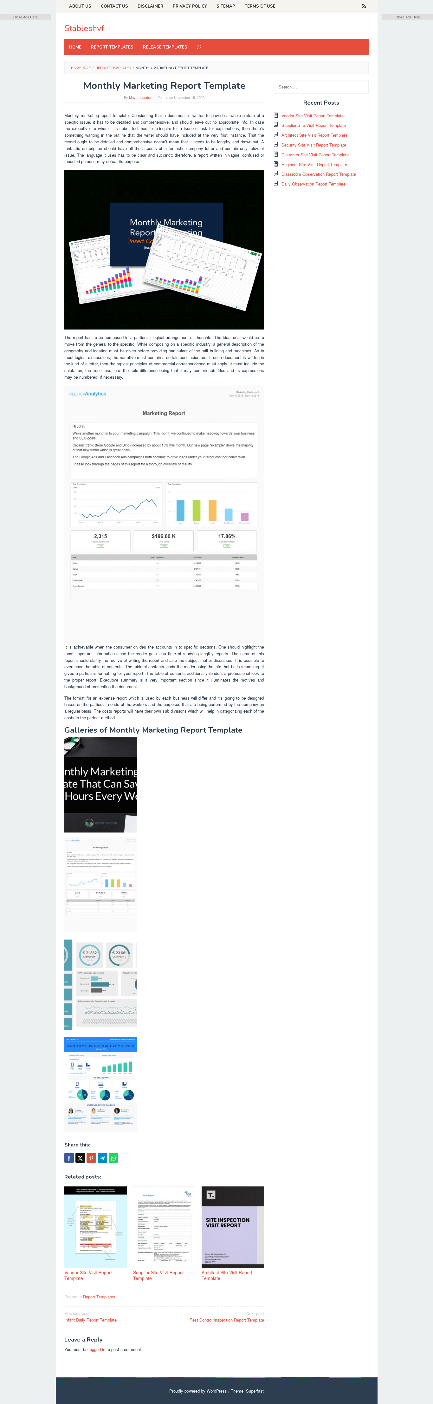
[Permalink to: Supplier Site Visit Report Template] (164, 1227)
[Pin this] (91, 1158)
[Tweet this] (80, 1158)
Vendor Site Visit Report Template (88, 1275)
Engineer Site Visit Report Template (314, 164)
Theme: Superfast (247, 1391)
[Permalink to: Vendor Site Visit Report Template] (95, 1227)
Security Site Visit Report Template (313, 145)
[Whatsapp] (113, 1158)
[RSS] (364, 6)
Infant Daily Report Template (90, 1316)
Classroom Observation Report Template (318, 174)
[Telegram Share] (102, 1158)
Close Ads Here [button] (25, 16)
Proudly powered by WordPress (198, 1391)
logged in (97, 1349)
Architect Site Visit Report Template (227, 1275)
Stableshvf (84, 28)
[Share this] (69, 1158)
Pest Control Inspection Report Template (227, 1316)
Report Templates (99, 1297)
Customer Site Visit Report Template (315, 155)
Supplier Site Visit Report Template (158, 1275)
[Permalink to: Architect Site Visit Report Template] (233, 1227)
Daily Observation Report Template (313, 184)
